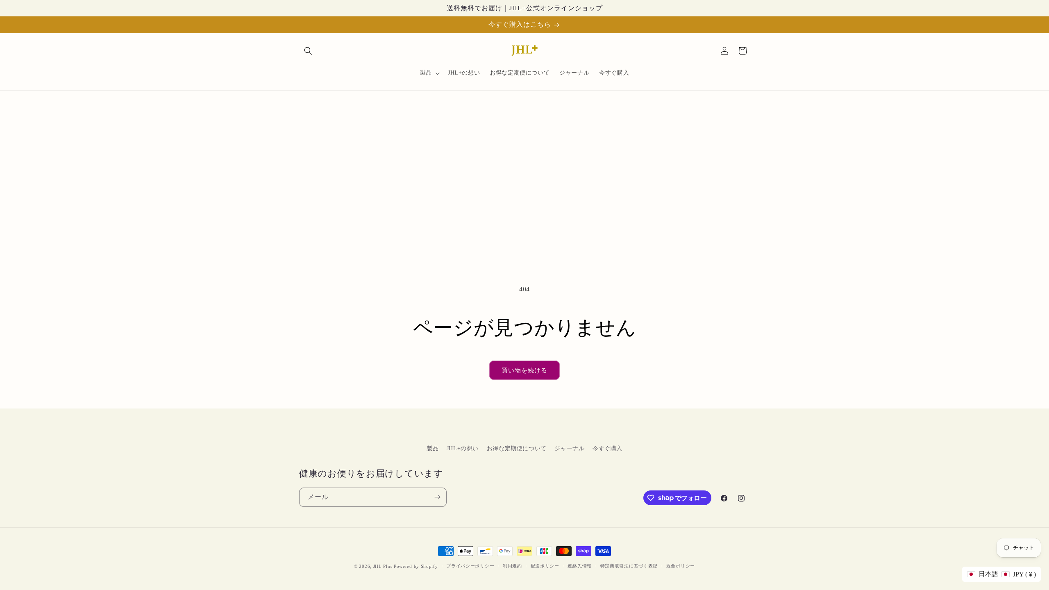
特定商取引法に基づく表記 (629, 565)
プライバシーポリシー (470, 565)
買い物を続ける (524, 370)
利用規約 (512, 565)
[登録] (437, 497)
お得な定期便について (517, 448)
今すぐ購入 (607, 448)
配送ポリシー (545, 565)
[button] (308, 51)
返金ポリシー (680, 565)
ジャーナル (569, 448)
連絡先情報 (580, 565)
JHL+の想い (463, 448)
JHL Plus (383, 566)
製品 (432, 448)
